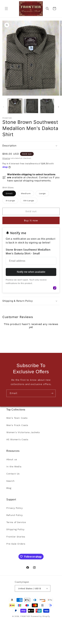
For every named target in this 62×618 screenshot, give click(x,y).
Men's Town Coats (17, 418)
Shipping (6, 158)
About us (11, 459)
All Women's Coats (17, 439)
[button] (6, 8)
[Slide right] (58, 106)
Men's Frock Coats (17, 425)
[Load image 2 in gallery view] (31, 106)
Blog (8, 488)
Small (11, 194)
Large (44, 194)
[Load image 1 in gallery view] (15, 106)
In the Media (13, 466)
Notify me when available (31, 272)
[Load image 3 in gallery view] (47, 106)
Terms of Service (16, 522)
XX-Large (30, 201)
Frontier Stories (15, 536)
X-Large (12, 201)
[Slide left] (3, 106)
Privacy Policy (14, 508)
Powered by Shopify (40, 616)
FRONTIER (25, 616)
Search (10, 481)
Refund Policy (14, 515)
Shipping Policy (15, 529)
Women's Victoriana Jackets (23, 432)
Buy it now (31, 220)
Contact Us (13, 473)
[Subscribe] (51, 393)
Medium (27, 194)
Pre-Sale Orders (15, 543)
